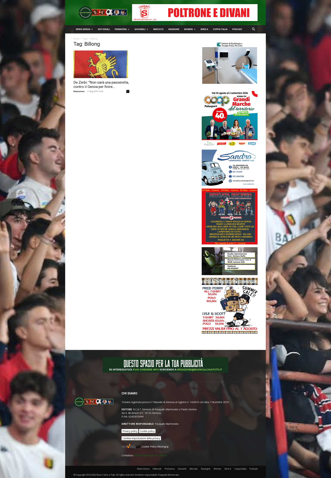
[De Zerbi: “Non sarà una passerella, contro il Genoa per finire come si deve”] (101, 64)
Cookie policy (147, 431)
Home (76, 38)
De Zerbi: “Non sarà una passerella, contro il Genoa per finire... (101, 84)
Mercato (158, 29)
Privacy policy (129, 431)
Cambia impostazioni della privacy (141, 438)
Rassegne (173, 29)
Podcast (237, 29)
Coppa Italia (220, 29)
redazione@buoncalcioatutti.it (150, 455)
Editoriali (104, 29)
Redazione (78, 91)
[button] (253, 29)
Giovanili (140, 29)
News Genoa (83, 29)
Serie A (204, 29)
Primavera (121, 29)
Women (188, 29)
